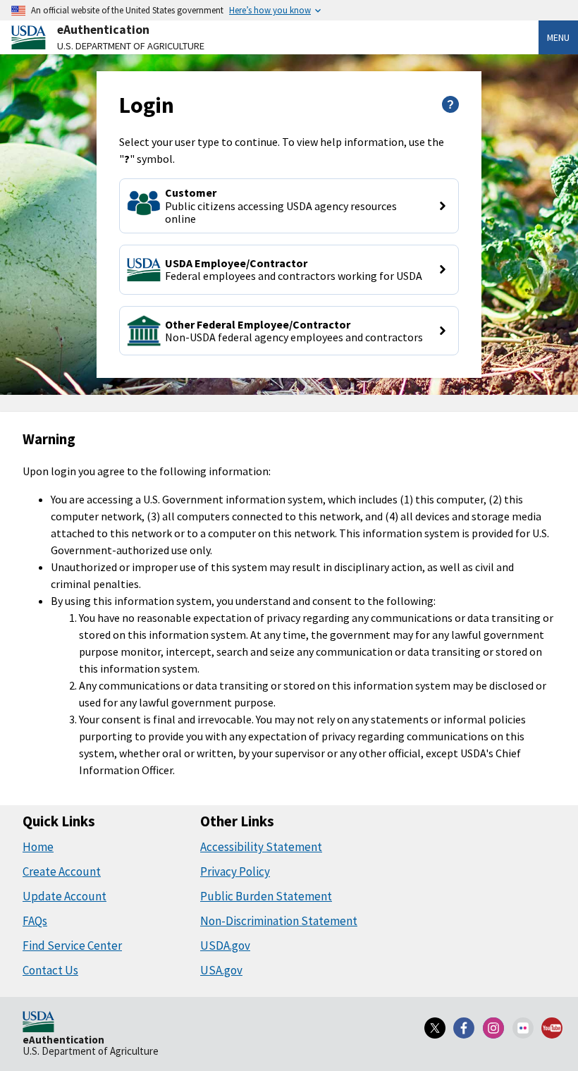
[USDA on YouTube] (552, 1028)
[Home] (38, 1023)
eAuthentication (103, 29)
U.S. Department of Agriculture (130, 45)
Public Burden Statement (266, 896)
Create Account (62, 871)
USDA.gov (225, 945)
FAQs (35, 921)
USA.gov (221, 970)
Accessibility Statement (261, 847)
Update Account (64, 896)
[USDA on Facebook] (464, 1028)
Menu (558, 37)
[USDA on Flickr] (523, 1028)
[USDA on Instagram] (493, 1028)
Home (38, 847)
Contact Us (50, 970)
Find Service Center (72, 945)
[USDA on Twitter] (435, 1028)
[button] (289, 205)
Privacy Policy (235, 871)
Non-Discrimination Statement (278, 921)
